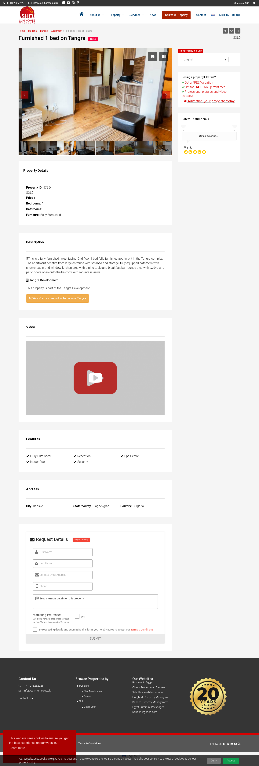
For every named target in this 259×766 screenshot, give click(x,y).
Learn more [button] (17, 748)
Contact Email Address (52, 574)
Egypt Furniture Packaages (148, 707)
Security (82, 462)
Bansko (44, 31)
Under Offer (90, 707)
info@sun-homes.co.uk (37, 690)
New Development (93, 691)
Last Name (45, 563)
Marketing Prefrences (47, 615)
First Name (45, 552)
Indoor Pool (38, 462)
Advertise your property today (211, 101)
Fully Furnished (40, 456)
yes (83, 616)
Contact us (25, 698)
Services (135, 14)
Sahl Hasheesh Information (148, 692)
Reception (84, 456)
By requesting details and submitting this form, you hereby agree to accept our (96, 629)
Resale (87, 696)
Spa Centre (131, 456)
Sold (81, 701)
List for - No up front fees (205, 87)
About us (95, 14)
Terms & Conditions (142, 629)
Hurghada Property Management (151, 697)
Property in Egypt (142, 682)
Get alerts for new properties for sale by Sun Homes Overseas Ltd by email (51, 620)
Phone (43, 586)
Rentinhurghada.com (144, 712)
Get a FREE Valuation (199, 82)
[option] (209, 145)
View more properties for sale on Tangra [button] (59, 298)
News (153, 14)
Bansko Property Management (150, 702)
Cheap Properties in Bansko (148, 687)
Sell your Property (176, 14)
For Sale (84, 685)
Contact (201, 14)
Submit (95, 638)
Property (115, 14)
